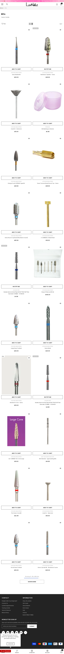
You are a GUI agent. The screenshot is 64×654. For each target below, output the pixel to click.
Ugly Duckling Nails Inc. (47, 457)
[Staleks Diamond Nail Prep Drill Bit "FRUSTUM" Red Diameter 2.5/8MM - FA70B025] (16, 264)
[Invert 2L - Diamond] (48, 485)
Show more (32, 582)
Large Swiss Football (16, 348)
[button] (30, 24)
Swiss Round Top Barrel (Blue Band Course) (16, 237)
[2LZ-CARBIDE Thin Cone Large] (16, 431)
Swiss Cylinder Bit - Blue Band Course (48, 567)
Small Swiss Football (16, 567)
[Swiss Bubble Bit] (16, 46)
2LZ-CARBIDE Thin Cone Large (16, 458)
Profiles (48, 127)
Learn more (10, 643)
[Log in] (57, 4)
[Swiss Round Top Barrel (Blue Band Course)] (16, 210)
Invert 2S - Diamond (16, 129)
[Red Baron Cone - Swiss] (16, 374)
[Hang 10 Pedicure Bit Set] (48, 264)
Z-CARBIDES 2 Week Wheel (48, 237)
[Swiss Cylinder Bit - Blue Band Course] (48, 539)
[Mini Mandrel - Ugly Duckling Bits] (48, 431)
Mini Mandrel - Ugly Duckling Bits (47, 458)
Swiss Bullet (48, 348)
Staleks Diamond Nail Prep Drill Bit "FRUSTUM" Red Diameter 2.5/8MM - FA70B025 (16, 293)
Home (1, 8)
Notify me (47, 69)
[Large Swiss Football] (16, 320)
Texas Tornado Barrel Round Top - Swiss (47, 183)
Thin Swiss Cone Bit (16, 513)
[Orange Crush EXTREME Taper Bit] (16, 155)
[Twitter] (25, 632)
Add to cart (16, 69)
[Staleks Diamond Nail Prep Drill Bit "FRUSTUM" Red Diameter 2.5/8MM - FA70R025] (48, 374)
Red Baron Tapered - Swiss (48, 74)
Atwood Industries (16, 72)
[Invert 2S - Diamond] (16, 101)
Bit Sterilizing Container (48, 129)
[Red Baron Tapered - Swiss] (48, 46)
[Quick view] (29, 29)
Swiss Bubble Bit (16, 74)
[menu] (2, 4)
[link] (47, 651)
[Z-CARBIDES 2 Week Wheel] (48, 210)
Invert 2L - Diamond (48, 513)
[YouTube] (21, 632)
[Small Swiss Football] (16, 539)
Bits (6, 8)
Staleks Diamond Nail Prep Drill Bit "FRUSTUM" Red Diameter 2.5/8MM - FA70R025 (47, 403)
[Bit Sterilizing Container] (48, 101)
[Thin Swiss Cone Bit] (16, 485)
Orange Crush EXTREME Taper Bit (16, 183)
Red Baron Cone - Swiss (16, 402)
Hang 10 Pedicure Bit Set (48, 292)
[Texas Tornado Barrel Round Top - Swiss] (48, 155)
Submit (32, 626)
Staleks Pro (16, 290)
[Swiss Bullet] (48, 320)
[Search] (7, 4)
